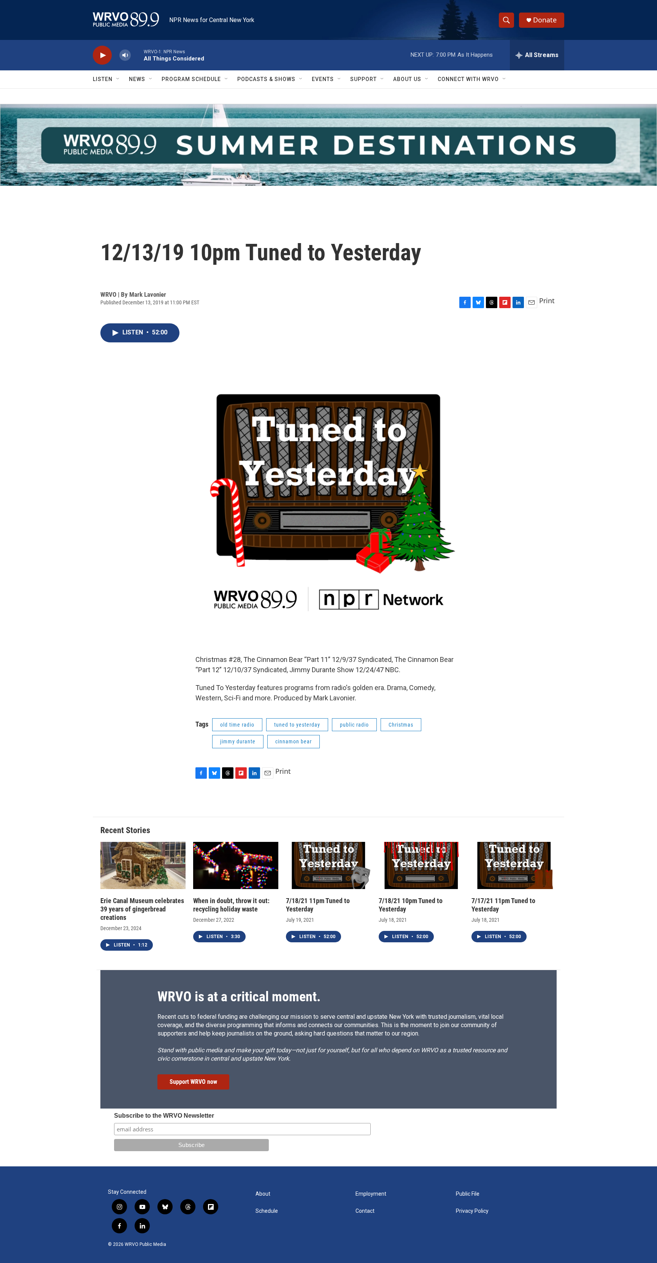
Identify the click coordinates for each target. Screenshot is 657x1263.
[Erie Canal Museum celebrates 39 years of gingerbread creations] (143, 865)
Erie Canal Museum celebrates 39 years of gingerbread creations (142, 909)
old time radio (237, 725)
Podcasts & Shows (266, 79)
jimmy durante (238, 741)
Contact (365, 1211)
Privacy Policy (472, 1211)
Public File (467, 1194)
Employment (370, 1194)
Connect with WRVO (468, 79)
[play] (102, 55)
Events (323, 79)
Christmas (401, 725)
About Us (407, 79)
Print (547, 300)
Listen (103, 79)
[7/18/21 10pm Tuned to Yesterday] (421, 865)
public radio (354, 725)
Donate (545, 20)
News (137, 79)
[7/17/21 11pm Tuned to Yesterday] (514, 865)
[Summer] (328, 145)
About (263, 1194)
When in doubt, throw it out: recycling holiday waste (231, 905)
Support (363, 79)
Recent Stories (125, 830)
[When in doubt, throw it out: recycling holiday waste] (235, 865)
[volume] (125, 55)
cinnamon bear (293, 741)
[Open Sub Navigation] (118, 79)
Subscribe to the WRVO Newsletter (164, 1115)
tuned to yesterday (297, 725)
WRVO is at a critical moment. (239, 997)
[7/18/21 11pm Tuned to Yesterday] (328, 865)
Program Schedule (191, 79)
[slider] (137, 55)
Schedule (267, 1211)
